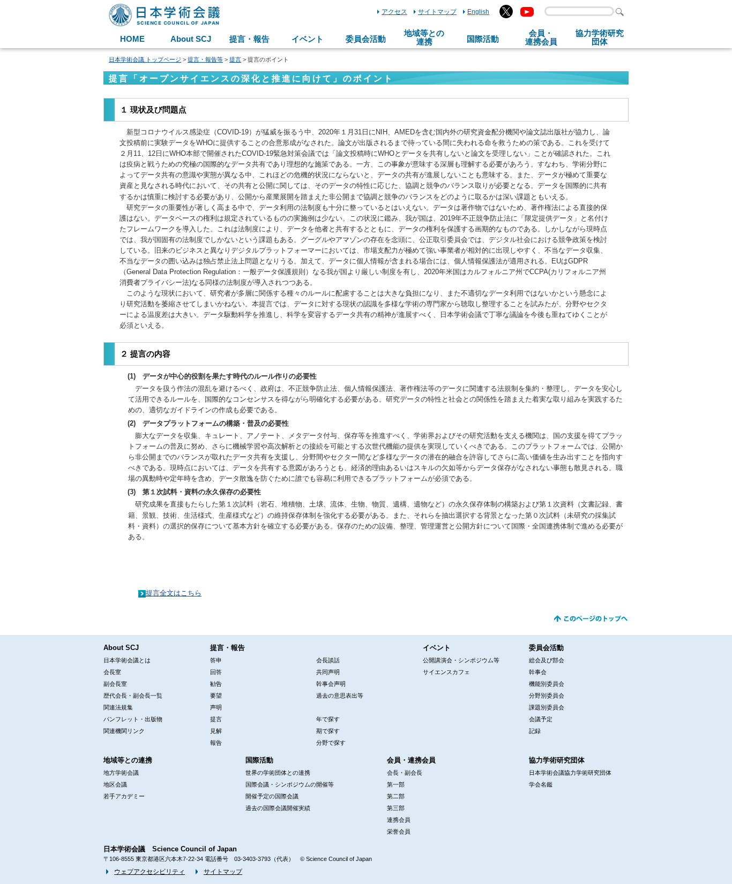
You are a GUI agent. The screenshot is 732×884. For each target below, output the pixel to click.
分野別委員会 (546, 695)
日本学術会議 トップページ (145, 59)
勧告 (216, 684)
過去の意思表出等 (339, 695)
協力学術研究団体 (557, 760)
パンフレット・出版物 (132, 719)
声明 (216, 707)
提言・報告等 (205, 59)
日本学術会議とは (127, 660)
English (478, 12)
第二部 (396, 796)
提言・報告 (249, 38)
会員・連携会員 (411, 760)
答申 (216, 660)
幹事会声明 (331, 684)
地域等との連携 (127, 760)
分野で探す (331, 742)
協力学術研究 (600, 37)
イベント (308, 38)
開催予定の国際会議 (271, 796)
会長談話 (328, 660)
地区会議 (115, 784)
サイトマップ (437, 12)
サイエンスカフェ (446, 672)
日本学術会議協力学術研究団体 (570, 772)
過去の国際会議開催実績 (277, 808)
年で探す (328, 719)
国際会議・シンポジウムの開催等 (289, 784)
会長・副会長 (404, 772)
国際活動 (483, 38)
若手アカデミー (124, 796)
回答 (216, 672)
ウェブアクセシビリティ (149, 871)
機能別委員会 (546, 684)
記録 (535, 731)
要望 (216, 695)
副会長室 (115, 684)
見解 (216, 731)
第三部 (396, 808)
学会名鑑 (540, 784)
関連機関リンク (124, 731)
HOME (132, 38)
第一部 (396, 784)
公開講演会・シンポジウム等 (461, 660)
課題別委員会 (546, 707)
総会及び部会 (546, 660)
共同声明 (328, 672)
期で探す (328, 731)
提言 (235, 59)
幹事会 (538, 672)
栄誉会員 (398, 831)
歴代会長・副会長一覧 (132, 695)
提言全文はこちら (173, 593)
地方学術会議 (121, 772)
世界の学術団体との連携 (277, 772)
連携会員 (398, 820)
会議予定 (540, 719)
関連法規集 (118, 707)
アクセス (394, 12)
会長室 (112, 672)
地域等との (424, 37)
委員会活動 (366, 38)
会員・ (541, 37)
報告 (216, 742)
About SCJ (190, 38)
